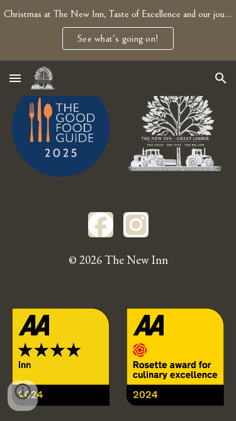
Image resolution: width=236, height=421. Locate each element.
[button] (15, 78)
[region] (118, 30)
